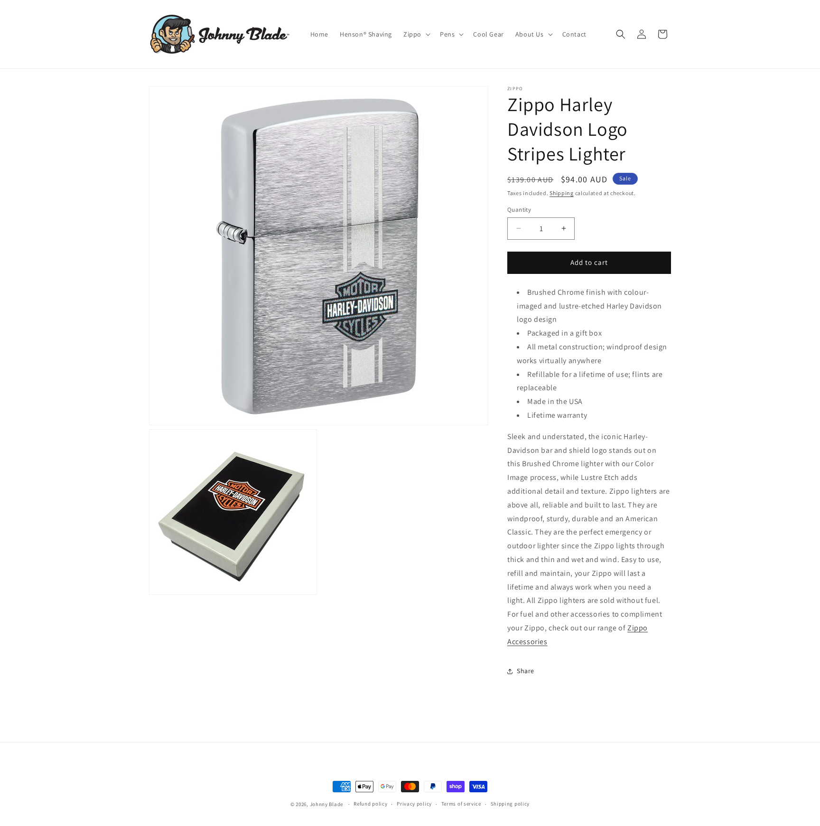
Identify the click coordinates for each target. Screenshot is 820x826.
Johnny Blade (326, 804)
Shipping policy (510, 803)
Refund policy (370, 803)
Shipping (562, 193)
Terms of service (461, 803)
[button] (416, 34)
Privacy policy (414, 803)
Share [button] (525, 670)
